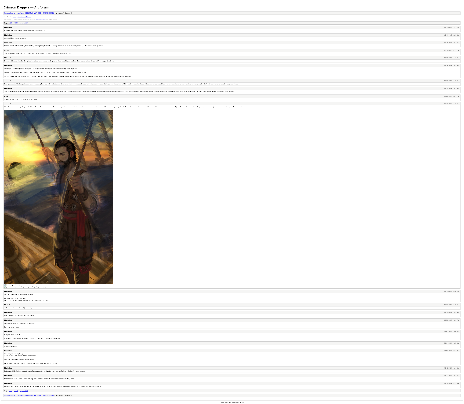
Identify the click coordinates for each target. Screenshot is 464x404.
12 (25, 23)
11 (23, 23)
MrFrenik (7, 58)
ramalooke (8, 27)
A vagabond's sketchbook (22, 17)
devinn (6, 50)
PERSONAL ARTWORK (33, 13)
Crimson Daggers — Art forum (26, 7)
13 (27, 23)
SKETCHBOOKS (48, 13)
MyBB (228, 402)
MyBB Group (240, 402)
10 (21, 23)
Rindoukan (8, 35)
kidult (6, 96)
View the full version (41, 19)
